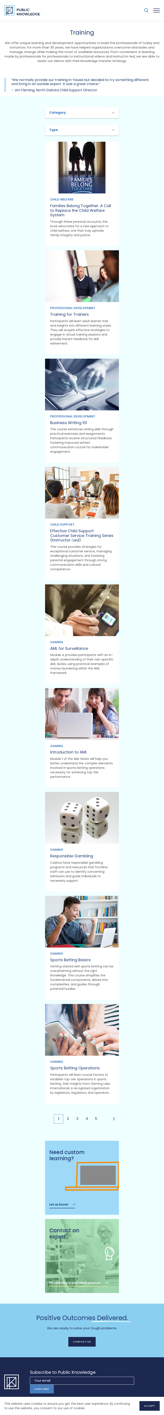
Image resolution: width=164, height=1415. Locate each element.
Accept (149, 1406)
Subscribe (42, 1389)
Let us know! (58, 1204)
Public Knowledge (22, 10)
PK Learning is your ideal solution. (75, 1283)
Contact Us (82, 1341)
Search (146, 10)
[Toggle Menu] (156, 10)
